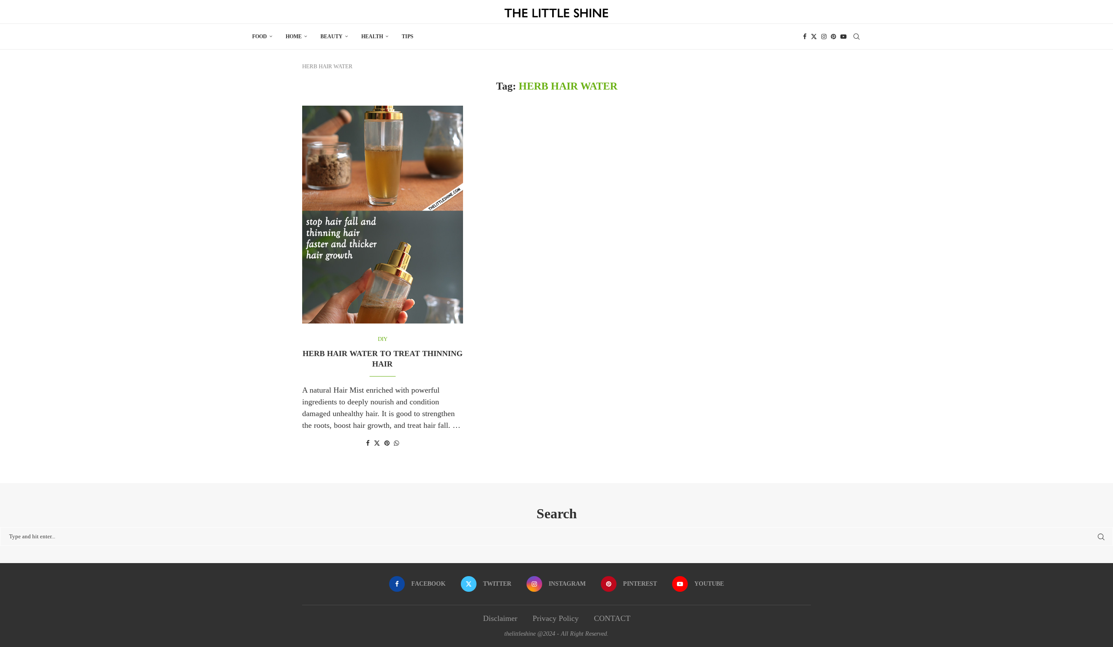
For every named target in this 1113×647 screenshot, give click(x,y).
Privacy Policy (556, 618)
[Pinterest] (833, 36)
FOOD (259, 36)
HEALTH (372, 36)
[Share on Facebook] (368, 443)
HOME (294, 36)
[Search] (856, 36)
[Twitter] (814, 36)
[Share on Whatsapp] (396, 443)
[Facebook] (804, 36)
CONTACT (612, 618)
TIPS (407, 36)
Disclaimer (500, 618)
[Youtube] (843, 36)
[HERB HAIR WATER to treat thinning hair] (382, 215)
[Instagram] (823, 36)
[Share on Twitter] (377, 443)
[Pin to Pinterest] (387, 443)
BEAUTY (331, 36)
